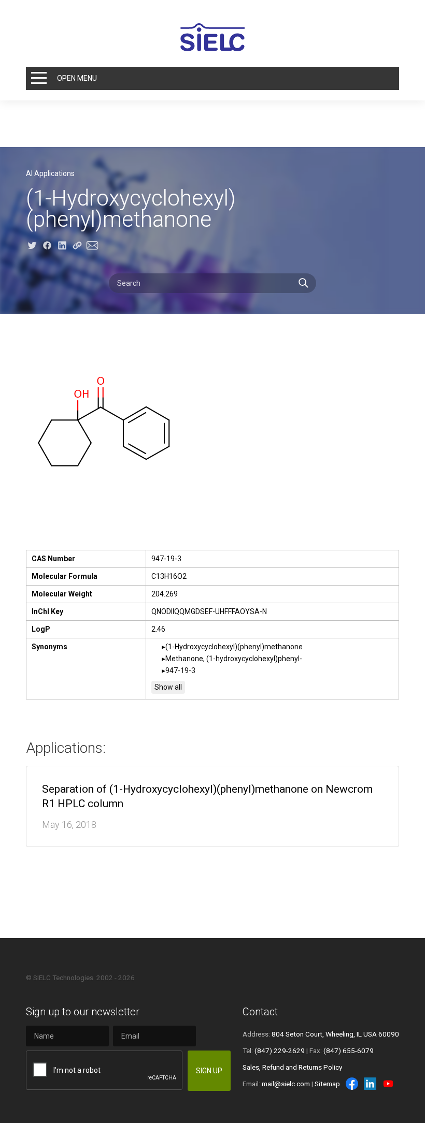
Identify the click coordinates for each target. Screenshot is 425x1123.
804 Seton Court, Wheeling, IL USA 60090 (335, 1034)
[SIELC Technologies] (212, 37)
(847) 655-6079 (348, 1050)
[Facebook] (352, 1083)
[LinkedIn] (370, 1083)
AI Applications (50, 173)
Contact (260, 1011)
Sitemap (327, 1084)
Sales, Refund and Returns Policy (292, 1067)
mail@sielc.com (286, 1084)
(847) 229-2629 (279, 1050)
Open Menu (77, 78)
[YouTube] (388, 1083)
